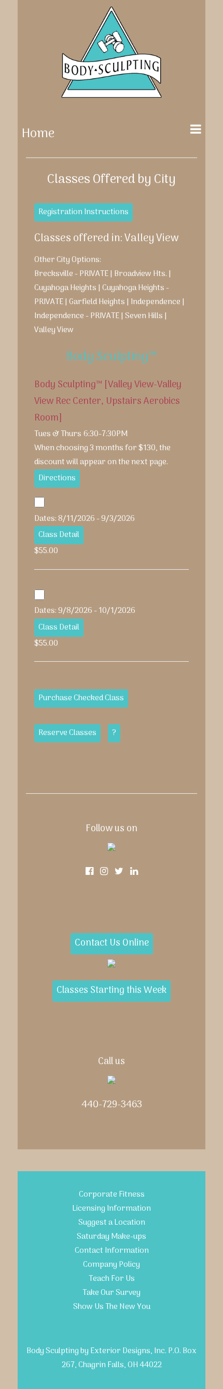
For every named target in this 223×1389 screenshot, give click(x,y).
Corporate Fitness (112, 1194)
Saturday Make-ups (111, 1236)
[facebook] (89, 872)
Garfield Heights (97, 302)
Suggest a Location (111, 1222)
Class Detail (58, 535)
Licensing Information (111, 1208)
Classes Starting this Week (111, 990)
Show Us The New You (111, 1307)
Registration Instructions (83, 212)
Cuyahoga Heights (65, 288)
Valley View (54, 330)
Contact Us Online (112, 943)
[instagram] (104, 872)
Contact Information (112, 1250)
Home (38, 134)
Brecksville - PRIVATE (71, 274)
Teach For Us (112, 1279)
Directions (57, 478)
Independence (155, 302)
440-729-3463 (111, 1104)
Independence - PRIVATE (76, 316)
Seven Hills (144, 316)
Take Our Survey (111, 1293)
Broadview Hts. (140, 274)
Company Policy (111, 1265)
